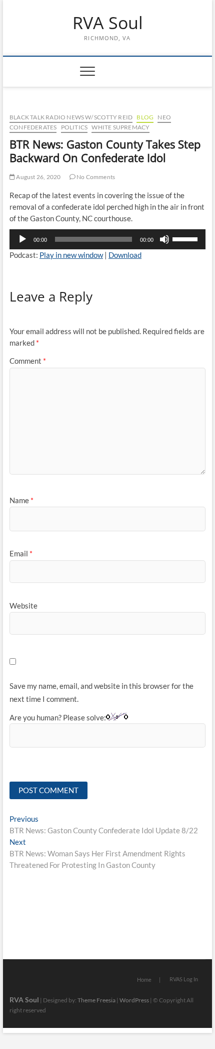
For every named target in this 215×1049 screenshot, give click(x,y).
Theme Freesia (97, 1000)
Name (22, 500)
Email (21, 553)
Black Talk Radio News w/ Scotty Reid (71, 117)
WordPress (134, 1000)
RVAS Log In (184, 979)
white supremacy (121, 127)
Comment (28, 360)
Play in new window (71, 254)
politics (74, 127)
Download (125, 254)
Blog (145, 117)
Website (24, 605)
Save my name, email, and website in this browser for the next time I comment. (102, 692)
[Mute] (165, 239)
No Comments (95, 177)
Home (144, 979)
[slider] (186, 238)
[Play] (23, 239)
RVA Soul (107, 23)
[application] (108, 239)
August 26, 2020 (37, 177)
